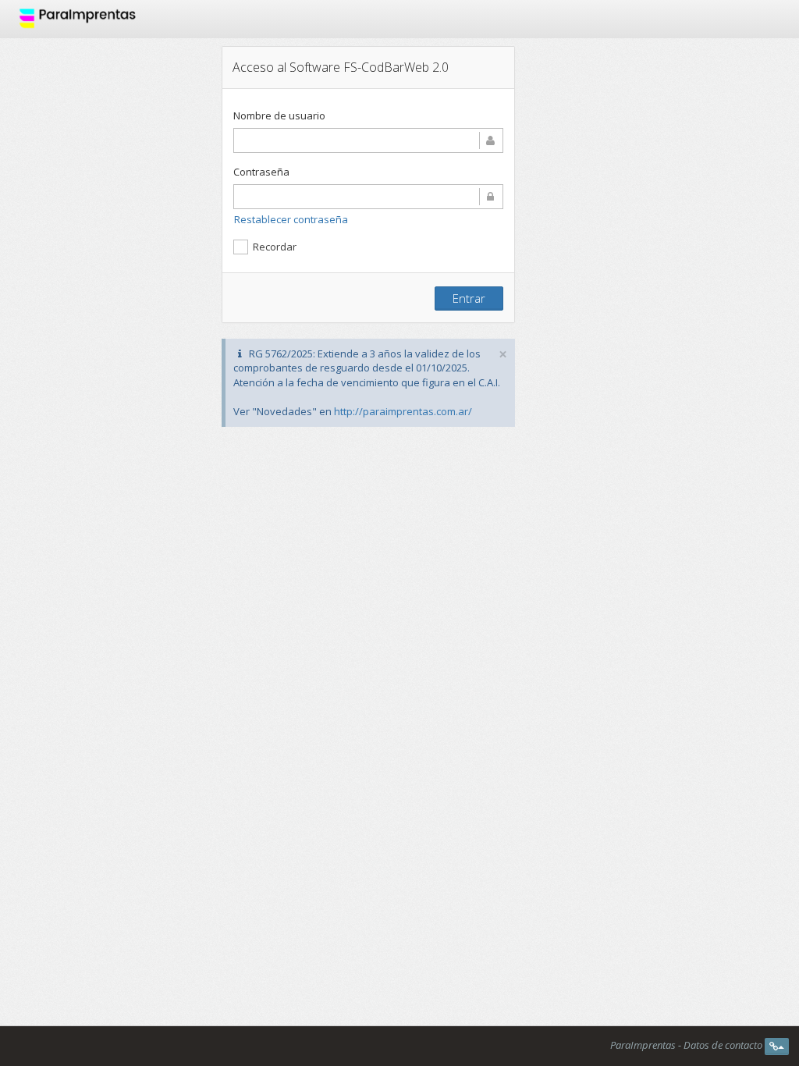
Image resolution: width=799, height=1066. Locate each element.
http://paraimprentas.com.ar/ (403, 411)
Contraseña (261, 172)
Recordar (275, 247)
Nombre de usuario (279, 115)
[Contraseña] (368, 196)
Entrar (469, 298)
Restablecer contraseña (291, 219)
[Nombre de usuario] (368, 140)
